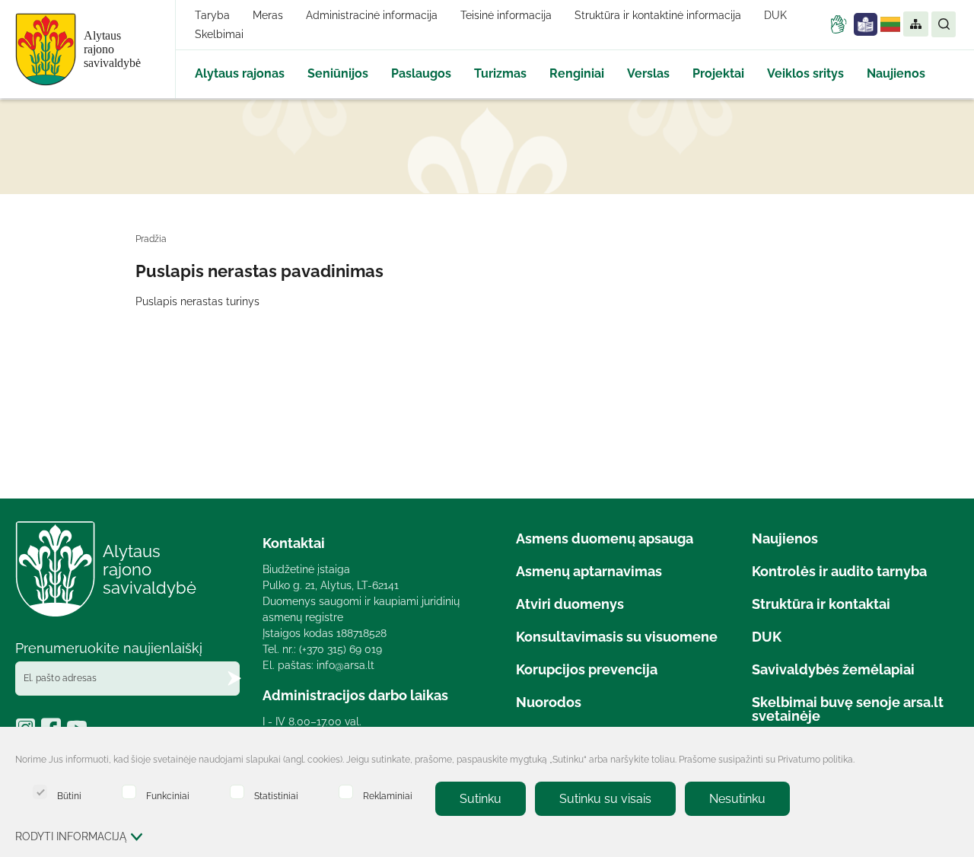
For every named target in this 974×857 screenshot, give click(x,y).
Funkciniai (167, 796)
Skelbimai (219, 34)
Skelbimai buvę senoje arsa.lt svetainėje (848, 709)
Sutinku (480, 799)
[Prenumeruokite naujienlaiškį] (234, 678)
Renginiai (576, 73)
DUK (775, 15)
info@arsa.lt (345, 665)
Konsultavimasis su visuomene (617, 637)
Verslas (648, 73)
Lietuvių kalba (890, 24)
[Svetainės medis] (915, 24)
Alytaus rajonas (240, 73)
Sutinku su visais (605, 799)
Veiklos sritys (805, 73)
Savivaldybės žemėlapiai (833, 669)
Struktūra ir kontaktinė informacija (658, 15)
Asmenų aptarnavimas (589, 571)
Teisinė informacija (506, 15)
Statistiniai (276, 796)
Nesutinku (737, 799)
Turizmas (500, 73)
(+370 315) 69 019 (340, 649)
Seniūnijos (337, 73)
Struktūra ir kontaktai (821, 604)
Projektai (718, 73)
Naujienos (896, 73)
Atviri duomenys (570, 604)
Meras (268, 15)
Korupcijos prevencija (586, 669)
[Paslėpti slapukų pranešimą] (943, 761)
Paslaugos (421, 73)
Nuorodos (548, 702)
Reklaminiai (387, 796)
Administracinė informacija (372, 15)
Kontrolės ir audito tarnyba (839, 571)
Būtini (69, 796)
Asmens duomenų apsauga (604, 538)
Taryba (212, 15)
